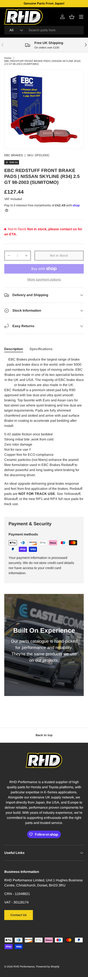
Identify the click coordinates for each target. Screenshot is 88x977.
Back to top (44, 735)
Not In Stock (59, 255)
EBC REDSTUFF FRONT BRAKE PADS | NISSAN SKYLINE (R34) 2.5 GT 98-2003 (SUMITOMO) (42, 62)
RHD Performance (24, 966)
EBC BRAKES (13, 155)
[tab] (13, 349)
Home (7, 58)
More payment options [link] (44, 279)
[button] (71, 16)
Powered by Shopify (47, 966)
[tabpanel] (44, 433)
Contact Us (18, 915)
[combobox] (44, 30)
